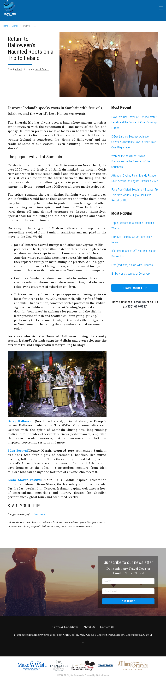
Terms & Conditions (65, 626)
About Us (89, 626)
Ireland (18, 69)
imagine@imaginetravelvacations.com (39, 635)
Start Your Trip (135, 288)
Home (5, 26)
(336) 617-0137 (136, 306)
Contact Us (107, 626)
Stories (15, 26)
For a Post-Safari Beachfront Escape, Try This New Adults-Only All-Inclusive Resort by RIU (134, 195)
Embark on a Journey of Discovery (130, 273)
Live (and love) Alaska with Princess (132, 265)
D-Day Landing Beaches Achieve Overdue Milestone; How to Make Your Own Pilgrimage (133, 142)
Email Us (140, 302)
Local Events (42, 69)
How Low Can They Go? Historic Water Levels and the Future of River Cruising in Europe (134, 122)
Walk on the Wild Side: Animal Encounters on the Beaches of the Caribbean (130, 161)
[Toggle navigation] (161, 8)
